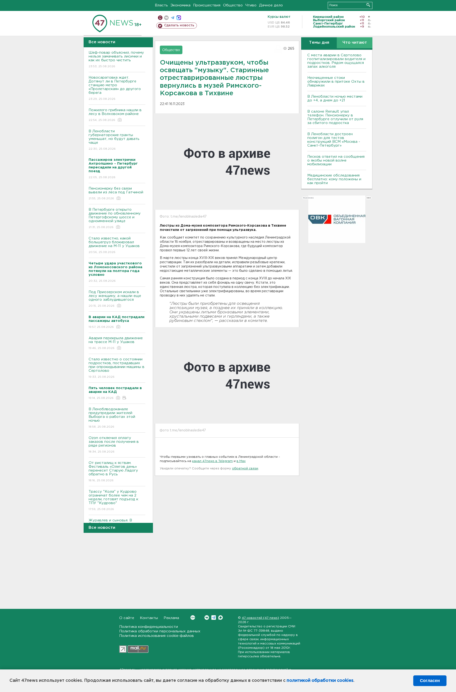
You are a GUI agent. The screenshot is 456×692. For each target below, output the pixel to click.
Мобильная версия (160, 17)
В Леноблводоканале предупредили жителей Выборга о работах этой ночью (112, 418)
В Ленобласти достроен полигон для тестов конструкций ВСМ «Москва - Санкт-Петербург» (333, 140)
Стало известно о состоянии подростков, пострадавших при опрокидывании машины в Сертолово (116, 368)
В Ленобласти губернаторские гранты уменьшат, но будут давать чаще (114, 140)
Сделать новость (179, 25)
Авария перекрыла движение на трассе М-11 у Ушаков (116, 343)
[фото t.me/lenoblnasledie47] (227, 375)
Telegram (213, 617)
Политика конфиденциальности (148, 626)
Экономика (180, 5)
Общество (233, 5)
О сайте (126, 618)
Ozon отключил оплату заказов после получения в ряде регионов (114, 444)
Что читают (354, 42)
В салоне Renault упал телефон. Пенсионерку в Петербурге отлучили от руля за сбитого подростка (335, 117)
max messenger (178, 17)
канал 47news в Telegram (212, 461)
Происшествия (206, 5)
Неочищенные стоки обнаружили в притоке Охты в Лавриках (336, 81)
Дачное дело (271, 5)
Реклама (171, 618)
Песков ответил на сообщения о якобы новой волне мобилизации (336, 160)
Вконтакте (206, 617)
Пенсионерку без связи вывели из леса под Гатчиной (116, 193)
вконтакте (166, 17)
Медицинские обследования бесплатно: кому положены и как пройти (334, 179)
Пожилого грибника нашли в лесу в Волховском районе (115, 115)
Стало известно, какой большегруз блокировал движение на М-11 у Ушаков (114, 245)
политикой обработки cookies (320, 680)
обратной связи (245, 468)
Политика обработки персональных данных (159, 631)
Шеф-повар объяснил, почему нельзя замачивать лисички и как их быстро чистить (116, 59)
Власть (161, 5)
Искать (368, 5)
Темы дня (319, 42)
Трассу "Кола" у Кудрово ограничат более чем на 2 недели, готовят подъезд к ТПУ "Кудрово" (113, 500)
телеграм (172, 17)
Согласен (430, 680)
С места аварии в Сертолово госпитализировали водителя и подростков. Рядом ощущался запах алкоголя (336, 61)
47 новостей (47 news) (260, 618)
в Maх (241, 461)
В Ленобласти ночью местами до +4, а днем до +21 (334, 98)
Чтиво (250, 5)
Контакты (149, 618)
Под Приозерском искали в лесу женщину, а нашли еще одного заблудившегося (115, 299)
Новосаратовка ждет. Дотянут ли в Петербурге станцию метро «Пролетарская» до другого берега (115, 88)
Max (220, 617)
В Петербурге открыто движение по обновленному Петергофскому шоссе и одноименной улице (115, 218)
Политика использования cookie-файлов (156, 635)
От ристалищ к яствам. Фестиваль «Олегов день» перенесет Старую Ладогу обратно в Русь (113, 471)
